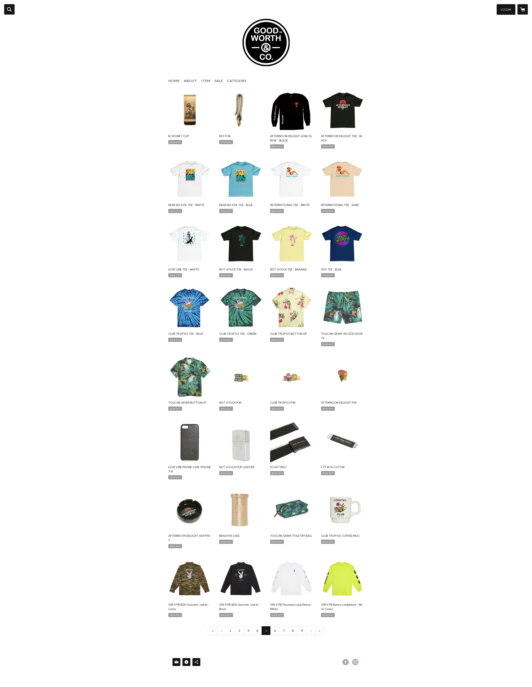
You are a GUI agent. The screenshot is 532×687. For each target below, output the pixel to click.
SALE (219, 81)
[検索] (9, 9)
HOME (174, 81)
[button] (506, 9)
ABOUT (190, 81)
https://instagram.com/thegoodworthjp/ (355, 662)
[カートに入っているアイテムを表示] (522, 9)
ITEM (206, 81)
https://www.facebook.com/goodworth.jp (345, 662)
